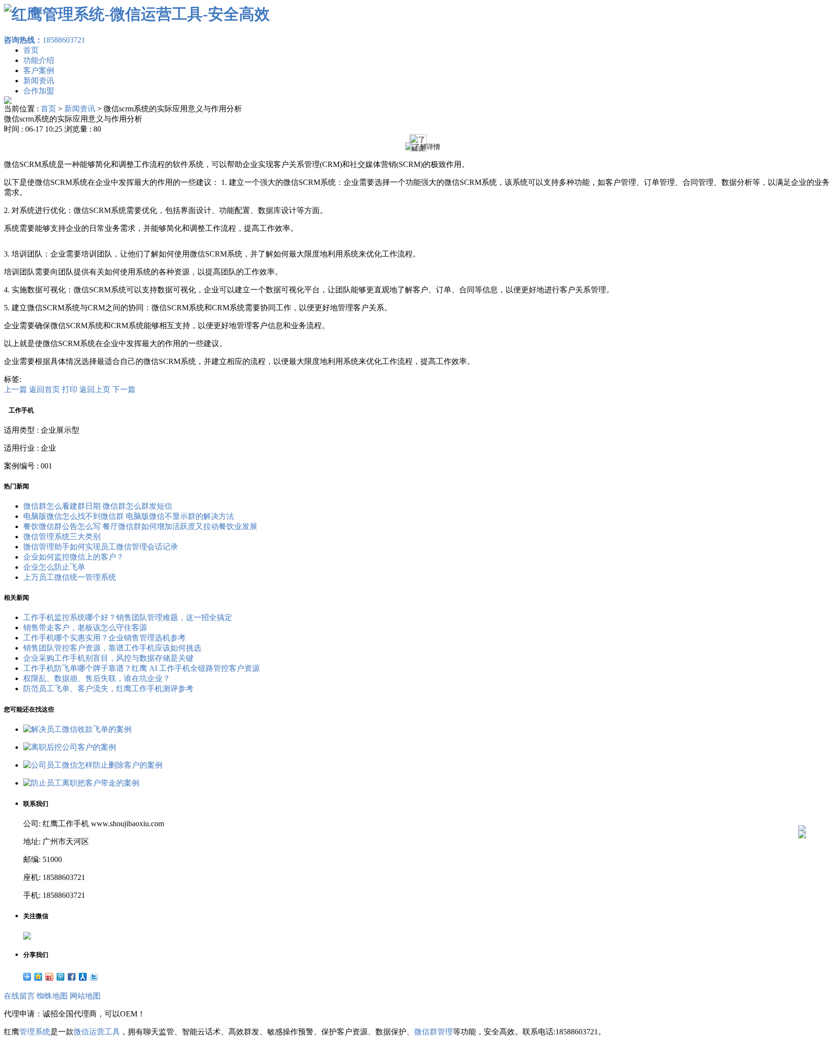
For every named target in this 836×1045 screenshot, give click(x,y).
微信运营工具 (97, 1032)
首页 (31, 50)
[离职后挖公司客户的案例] (69, 747)
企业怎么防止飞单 (54, 567)
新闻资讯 (38, 80)
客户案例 (38, 70)
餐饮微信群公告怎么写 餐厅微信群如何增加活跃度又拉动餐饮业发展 (140, 526)
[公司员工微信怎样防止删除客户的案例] (93, 765)
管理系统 (34, 1032)
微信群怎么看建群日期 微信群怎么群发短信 (97, 506)
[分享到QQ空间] (38, 977)
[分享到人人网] (83, 977)
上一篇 (15, 389)
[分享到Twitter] (94, 977)
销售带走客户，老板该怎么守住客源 (85, 627)
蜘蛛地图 (52, 996)
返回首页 (44, 389)
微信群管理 (433, 1032)
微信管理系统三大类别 (62, 536)
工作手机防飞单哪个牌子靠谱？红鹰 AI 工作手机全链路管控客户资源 (141, 668)
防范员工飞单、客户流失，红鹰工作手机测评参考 (108, 688)
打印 (69, 389)
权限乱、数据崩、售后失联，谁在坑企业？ (96, 678)
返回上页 (94, 389)
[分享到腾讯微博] (61, 977)
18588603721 (44, 40)
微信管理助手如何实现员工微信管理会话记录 (100, 547)
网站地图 (85, 996)
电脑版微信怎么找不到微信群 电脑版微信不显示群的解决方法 (128, 516)
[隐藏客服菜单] (802, 803)
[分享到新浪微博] (49, 977)
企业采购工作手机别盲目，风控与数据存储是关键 (108, 658)
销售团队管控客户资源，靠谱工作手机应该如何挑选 (112, 648)
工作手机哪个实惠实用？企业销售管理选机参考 (104, 638)
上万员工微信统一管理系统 (69, 577)
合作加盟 (38, 91)
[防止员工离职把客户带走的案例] (81, 783)
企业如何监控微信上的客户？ (73, 557)
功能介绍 (38, 60)
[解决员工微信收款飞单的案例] (77, 729)
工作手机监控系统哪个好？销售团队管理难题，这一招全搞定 (127, 617)
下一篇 (123, 389)
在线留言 (19, 996)
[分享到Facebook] (72, 977)
